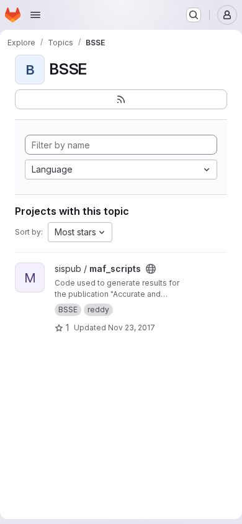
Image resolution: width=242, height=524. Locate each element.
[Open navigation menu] (35, 15)
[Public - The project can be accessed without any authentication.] (151, 269)
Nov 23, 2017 (131, 327)
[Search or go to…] (193, 14)
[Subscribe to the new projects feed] (121, 99)
